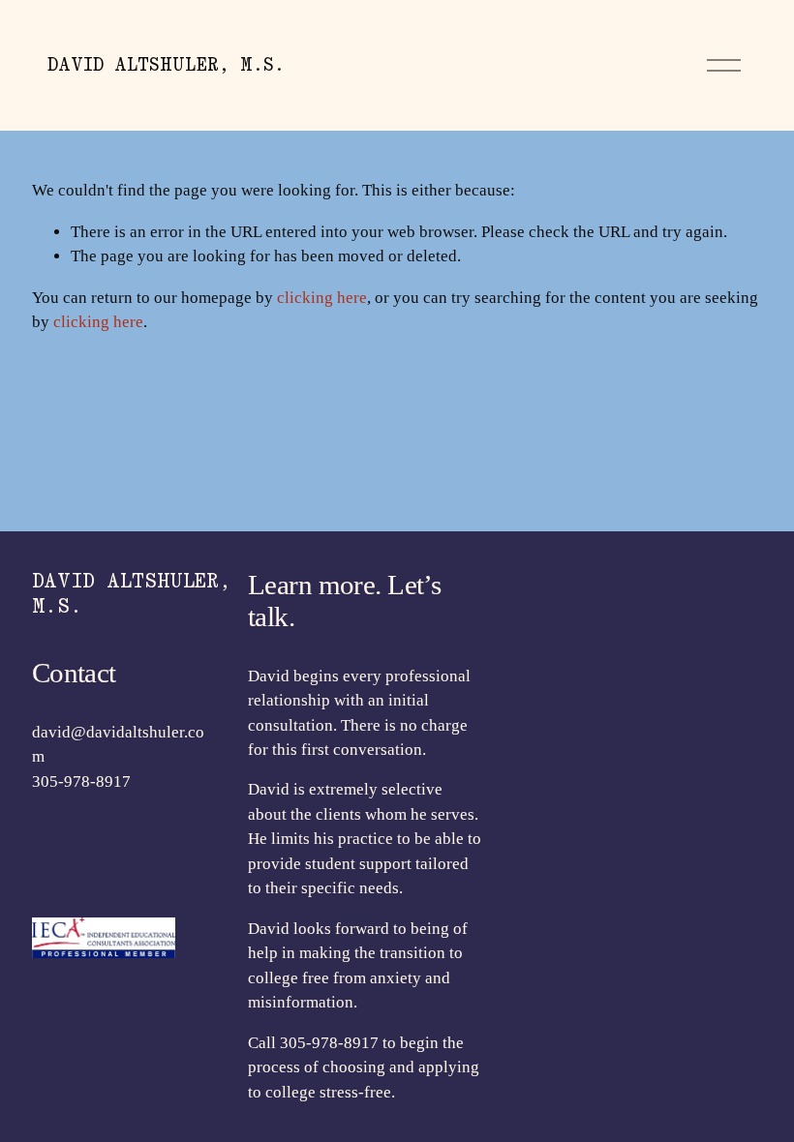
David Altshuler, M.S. (166, 64)
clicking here (322, 297)
